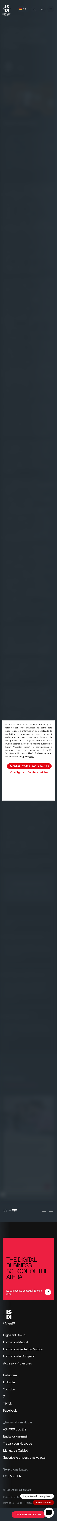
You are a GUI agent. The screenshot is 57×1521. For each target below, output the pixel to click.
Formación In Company (19, 1356)
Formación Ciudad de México (23, 1349)
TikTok (7, 1403)
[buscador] (34, 9)
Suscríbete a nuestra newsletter (25, 1457)
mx (12, 1476)
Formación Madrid (15, 1342)
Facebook (10, 1410)
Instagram (10, 1375)
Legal (19, 1503)
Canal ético (8, 1503)
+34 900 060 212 (14, 1429)
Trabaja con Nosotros (17, 1443)
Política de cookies (12, 1497)
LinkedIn (9, 1382)
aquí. (31, 756)
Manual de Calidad (15, 1450)
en (19, 1476)
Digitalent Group (14, 1335)
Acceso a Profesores (17, 1363)
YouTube (9, 1389)
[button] (44, 1211)
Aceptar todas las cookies (29, 766)
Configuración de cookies (29, 772)
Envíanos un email (15, 1436)
